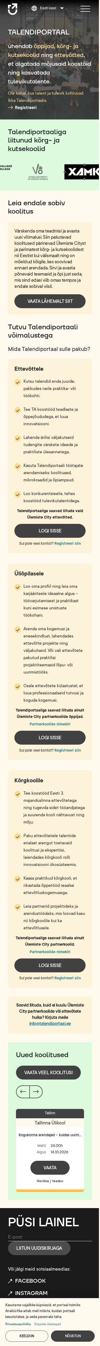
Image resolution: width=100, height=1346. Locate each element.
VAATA (50, 1168)
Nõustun (73, 1336)
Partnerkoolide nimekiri (50, 724)
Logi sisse (50, 531)
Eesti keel (48, 8)
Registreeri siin (67, 543)
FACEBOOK (30, 1281)
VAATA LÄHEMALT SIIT (50, 301)
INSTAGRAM (31, 1293)
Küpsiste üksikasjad (47, 1324)
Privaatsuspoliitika (18, 1324)
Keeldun (26, 1336)
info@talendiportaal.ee (50, 1024)
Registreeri (26, 108)
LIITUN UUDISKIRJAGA (39, 1248)
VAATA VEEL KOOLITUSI (48, 1072)
